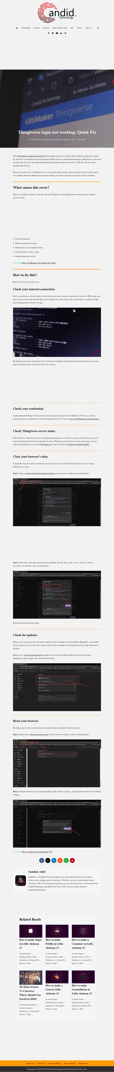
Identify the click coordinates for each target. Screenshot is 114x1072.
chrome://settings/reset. (39, 734)
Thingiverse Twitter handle (78, 444)
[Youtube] (57, 33)
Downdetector (46, 444)
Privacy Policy (70, 1063)
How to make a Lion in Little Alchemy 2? (54, 989)
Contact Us (41, 1063)
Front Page (26, 27)
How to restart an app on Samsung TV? (37, 851)
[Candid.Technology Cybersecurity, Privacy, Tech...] (57, 12)
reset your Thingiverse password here (84, 419)
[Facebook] (48, 33)
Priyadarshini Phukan (29, 1005)
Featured (22, 1008)
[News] (65, 33)
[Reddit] (60, 860)
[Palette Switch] (17, 28)
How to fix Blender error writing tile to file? (39, 263)
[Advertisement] (57, 52)
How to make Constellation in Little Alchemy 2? (82, 989)
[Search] (98, 28)
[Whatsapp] (66, 860)
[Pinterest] (72, 860)
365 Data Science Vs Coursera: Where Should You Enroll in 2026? (30, 993)
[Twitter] (52, 33)
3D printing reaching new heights (30, 156)
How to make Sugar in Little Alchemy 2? (30, 944)
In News (37, 27)
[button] (73, 27)
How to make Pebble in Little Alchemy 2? (54, 944)
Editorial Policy (55, 1063)
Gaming (22, 957)
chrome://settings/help (32, 655)
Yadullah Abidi (36, 139)
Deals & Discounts (60, 27)
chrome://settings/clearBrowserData (40, 473)
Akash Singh (26, 953)
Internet (28, 957)
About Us (30, 1063)
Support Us (83, 1063)
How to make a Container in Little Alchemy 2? (82, 944)
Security (46, 27)
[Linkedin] (61, 33)
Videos (34, 957)
